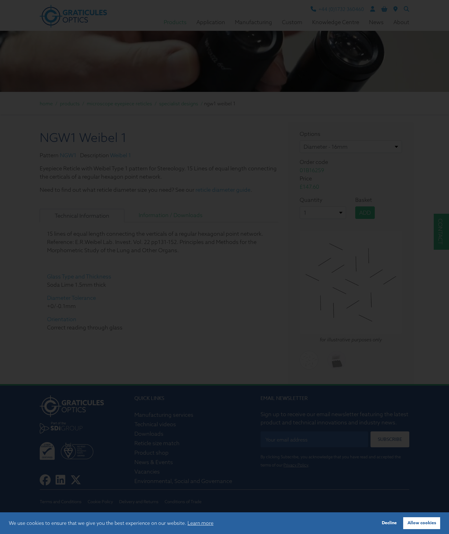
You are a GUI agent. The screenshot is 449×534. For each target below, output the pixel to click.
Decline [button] (389, 523)
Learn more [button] (201, 523)
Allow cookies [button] (421, 523)
